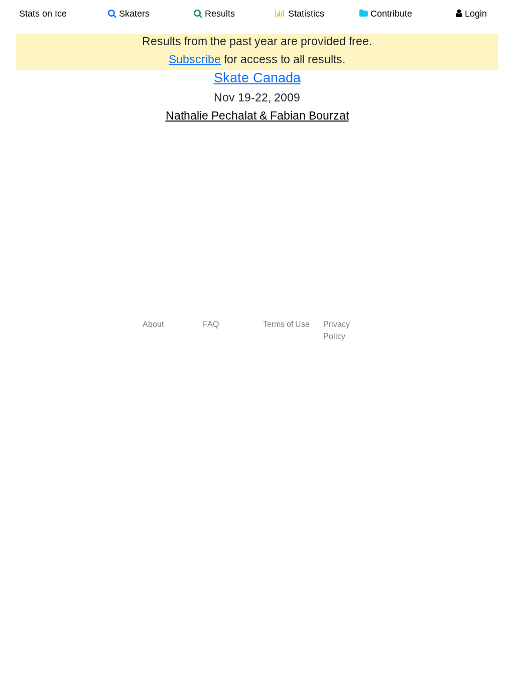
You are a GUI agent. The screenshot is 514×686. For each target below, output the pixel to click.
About (153, 324)
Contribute (390, 14)
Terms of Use (286, 324)
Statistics (305, 14)
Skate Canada (257, 77)
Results (218, 14)
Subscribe (195, 59)
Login (474, 14)
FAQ (211, 324)
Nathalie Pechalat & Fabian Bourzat (257, 115)
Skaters (133, 14)
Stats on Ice (43, 14)
